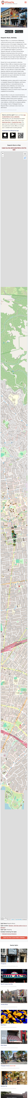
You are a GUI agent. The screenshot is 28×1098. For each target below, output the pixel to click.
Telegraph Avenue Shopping (9, 934)
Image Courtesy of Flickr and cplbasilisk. (8, 1088)
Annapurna (3, 964)
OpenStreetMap (18, 919)
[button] (14, 536)
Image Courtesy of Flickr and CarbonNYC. (9, 1027)
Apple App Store (6, 122)
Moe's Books (4, 1045)
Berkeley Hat (4, 1086)
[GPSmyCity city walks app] (9, 3)
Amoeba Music (4, 1004)
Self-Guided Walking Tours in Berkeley (14, 116)
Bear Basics (3, 1025)
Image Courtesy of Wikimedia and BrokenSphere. (10, 1068)
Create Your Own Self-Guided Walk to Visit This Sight (14, 149)
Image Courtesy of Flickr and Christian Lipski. (9, 966)
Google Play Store (16, 122)
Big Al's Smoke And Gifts (7, 984)
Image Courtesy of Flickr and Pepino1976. (8, 986)
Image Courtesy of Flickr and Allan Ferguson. (9, 1047)
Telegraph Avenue (5, 1066)
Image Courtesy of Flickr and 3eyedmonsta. (9, 1007)
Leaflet (12, 919)
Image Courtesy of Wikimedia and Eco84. (9, 110)
